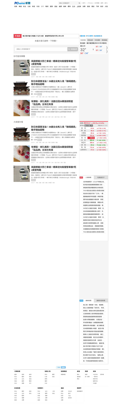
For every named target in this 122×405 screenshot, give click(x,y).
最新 (15, 374)
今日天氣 (83, 40)
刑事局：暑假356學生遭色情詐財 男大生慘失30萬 (99, 311)
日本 (46, 97)
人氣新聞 (85, 177)
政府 (101, 6)
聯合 (58, 117)
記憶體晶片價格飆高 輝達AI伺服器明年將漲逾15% (99, 202)
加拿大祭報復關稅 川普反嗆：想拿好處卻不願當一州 (100, 319)
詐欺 (62, 117)
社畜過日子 (100, 177)
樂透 (86, 374)
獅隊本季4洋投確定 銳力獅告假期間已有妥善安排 (99, 325)
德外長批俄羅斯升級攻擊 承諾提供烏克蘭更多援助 (99, 199)
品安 (46, 117)
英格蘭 (49, 76)
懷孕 (49, 117)
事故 (37, 76)
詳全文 (33, 74)
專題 (20, 6)
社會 (29, 6)
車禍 (53, 76)
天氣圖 (94, 383)
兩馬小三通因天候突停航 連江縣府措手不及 (97, 334)
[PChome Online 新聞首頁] (37, 3)
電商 (65, 117)
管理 (62, 398)
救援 (43, 76)
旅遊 (88, 6)
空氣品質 (90, 40)
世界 (37, 97)
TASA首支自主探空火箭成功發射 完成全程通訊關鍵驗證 (101, 190)
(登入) (106, 3)
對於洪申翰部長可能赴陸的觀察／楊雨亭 (96, 331)
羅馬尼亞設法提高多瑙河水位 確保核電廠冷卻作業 (99, 220)
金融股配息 (98, 36)
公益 (69, 395)
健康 (60, 6)
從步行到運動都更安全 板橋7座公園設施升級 (98, 343)
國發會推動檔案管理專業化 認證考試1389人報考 (99, 214)
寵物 (30, 374)
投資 (62, 395)
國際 (42, 6)
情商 (30, 376)
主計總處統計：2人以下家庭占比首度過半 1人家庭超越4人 (102, 182)
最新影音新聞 (101, 300)
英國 (46, 76)
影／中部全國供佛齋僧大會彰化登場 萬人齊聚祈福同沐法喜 (102, 361)
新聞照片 (40, 388)
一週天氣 (95, 376)
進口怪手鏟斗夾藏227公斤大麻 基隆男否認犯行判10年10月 (43, 36)
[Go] (79, 3)
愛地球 (70, 398)
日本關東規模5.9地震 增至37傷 (93, 328)
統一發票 (87, 376)
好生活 (70, 391)
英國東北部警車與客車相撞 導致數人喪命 (96, 205)
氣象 (94, 371)
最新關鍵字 (80, 391)
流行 (30, 383)
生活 (73, 6)
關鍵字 (79, 388)
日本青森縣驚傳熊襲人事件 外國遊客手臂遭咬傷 (99, 211)
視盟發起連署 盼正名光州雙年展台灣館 (96, 337)
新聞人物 (48, 371)
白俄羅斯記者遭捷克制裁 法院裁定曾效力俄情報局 (99, 229)
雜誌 (93, 6)
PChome (90, 3)
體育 (69, 6)
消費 (84, 6)
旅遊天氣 (95, 379)
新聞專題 (64, 371)
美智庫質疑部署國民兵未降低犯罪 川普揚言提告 (99, 187)
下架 (37, 117)
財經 (33, 6)
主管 (40, 117)
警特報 (102, 374)
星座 (55, 6)
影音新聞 (17, 388)
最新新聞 (85, 300)
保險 (43, 117)
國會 (40, 76)
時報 (49, 97)
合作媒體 (96, 3)
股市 (84, 3)
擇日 (78, 379)
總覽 (62, 391)
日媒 (43, 97)
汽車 (97, 6)
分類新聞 (17, 371)
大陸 (106, 6)
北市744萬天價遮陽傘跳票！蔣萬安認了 (95, 358)
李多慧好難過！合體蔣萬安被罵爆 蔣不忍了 (97, 322)
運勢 (51, 6)
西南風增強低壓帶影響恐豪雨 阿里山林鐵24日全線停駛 (101, 316)
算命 (78, 374)
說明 (102, 3)
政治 (24, 6)
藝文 (69, 393)
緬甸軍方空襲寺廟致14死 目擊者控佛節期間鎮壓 (99, 223)
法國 (55, 117)
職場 (46, 6)
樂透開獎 (104, 40)
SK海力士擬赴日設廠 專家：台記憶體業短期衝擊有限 (100, 208)
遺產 (56, 97)
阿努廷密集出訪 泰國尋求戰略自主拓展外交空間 (99, 226)
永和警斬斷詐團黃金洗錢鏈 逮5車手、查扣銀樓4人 (99, 349)
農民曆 (82, 36)
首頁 (15, 6)
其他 (30, 393)
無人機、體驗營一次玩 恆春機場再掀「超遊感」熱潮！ (101, 305)
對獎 (86, 371)
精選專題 (63, 374)
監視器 (53, 97)
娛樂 (64, 6)
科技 (38, 6)
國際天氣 (95, 381)
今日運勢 (89, 36)
